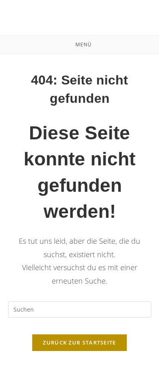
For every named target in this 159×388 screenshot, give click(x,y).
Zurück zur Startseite (79, 342)
